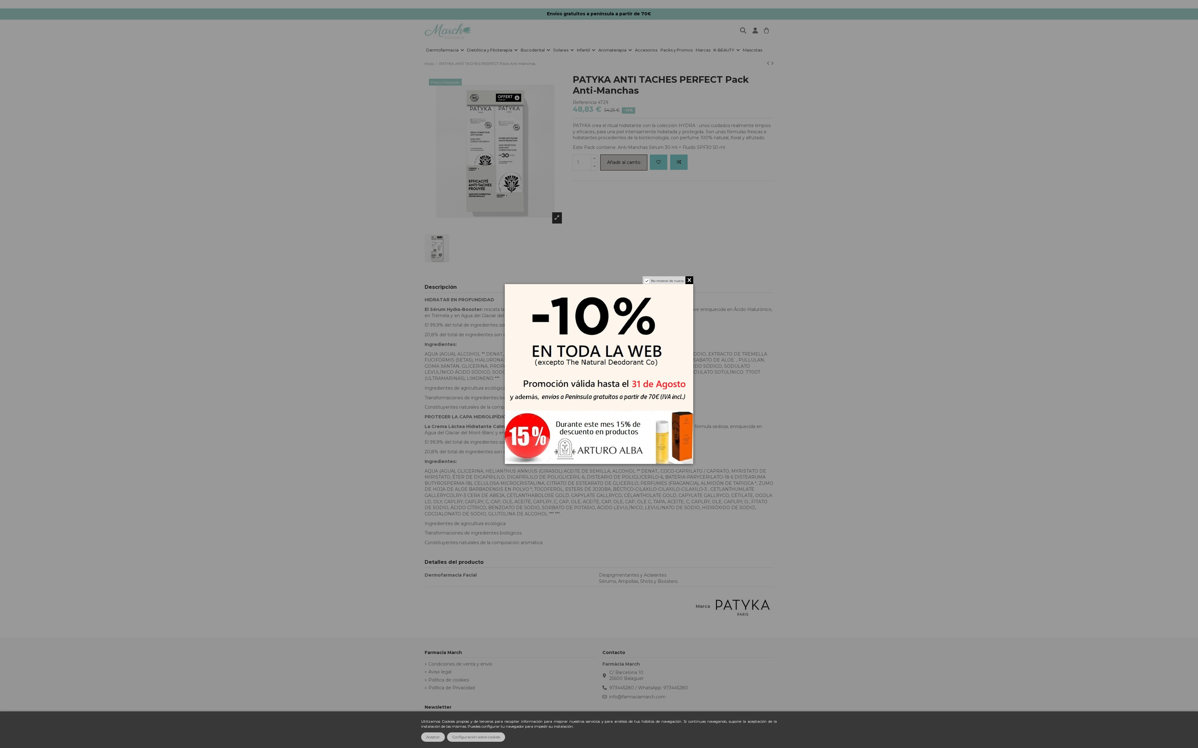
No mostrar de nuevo (667, 281)
